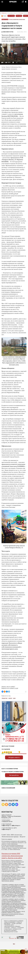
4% (7, 752)
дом (14, 698)
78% (19, 752)
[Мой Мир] (7, 692)
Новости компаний (8, 788)
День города (11, 15)
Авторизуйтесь (14, 775)
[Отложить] (13, 62)
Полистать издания (7, 839)
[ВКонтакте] (2, 692)
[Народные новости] (23, 2)
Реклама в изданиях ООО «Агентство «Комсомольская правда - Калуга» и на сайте (12, 856)
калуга (10, 698)
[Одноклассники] (5, 692)
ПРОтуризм (19, 15)
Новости (4, 13)
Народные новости (12, 13)
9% (5, 752)
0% (3, 752)
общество (4, 698)
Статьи (21, 13)
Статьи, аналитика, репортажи (17, 19)
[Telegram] (9, 692)
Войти (25, 2)
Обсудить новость (14, 757)
